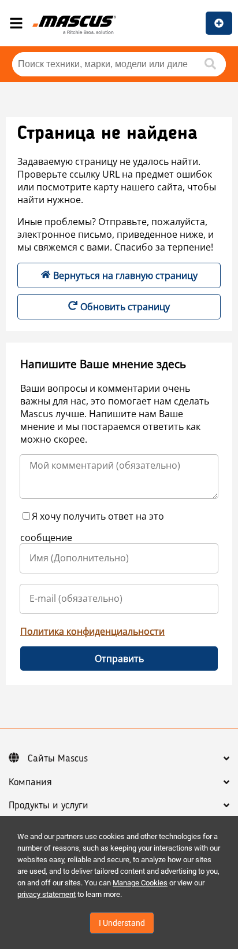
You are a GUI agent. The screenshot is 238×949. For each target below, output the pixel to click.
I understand (122, 923)
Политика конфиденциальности (92, 631)
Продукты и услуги (48, 805)
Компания (30, 782)
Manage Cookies (140, 882)
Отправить (119, 658)
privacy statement (46, 894)
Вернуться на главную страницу (125, 275)
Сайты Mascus (58, 758)
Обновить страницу (125, 306)
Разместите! (219, 23)
